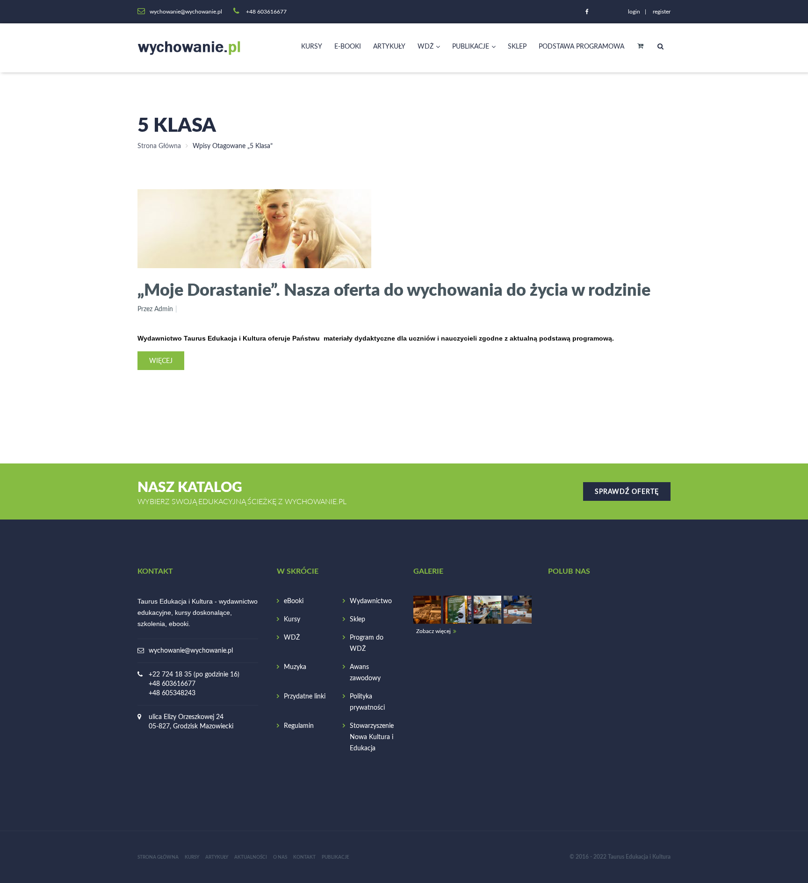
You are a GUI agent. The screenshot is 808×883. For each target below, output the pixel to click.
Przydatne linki (304, 696)
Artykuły (389, 46)
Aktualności (250, 857)
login (634, 11)
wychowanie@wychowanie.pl (191, 651)
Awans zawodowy (365, 673)
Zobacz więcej (433, 631)
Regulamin (299, 726)
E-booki (347, 46)
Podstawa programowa (581, 46)
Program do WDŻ (366, 643)
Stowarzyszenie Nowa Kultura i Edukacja (372, 737)
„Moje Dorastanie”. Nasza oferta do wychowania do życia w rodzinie (393, 289)
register (662, 11)
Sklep (517, 46)
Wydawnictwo (371, 601)
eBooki (293, 601)
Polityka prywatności (367, 702)
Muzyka (295, 667)
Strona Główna (159, 146)
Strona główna (158, 857)
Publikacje (470, 46)
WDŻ (425, 46)
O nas (280, 857)
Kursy (311, 46)
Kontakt (304, 857)
